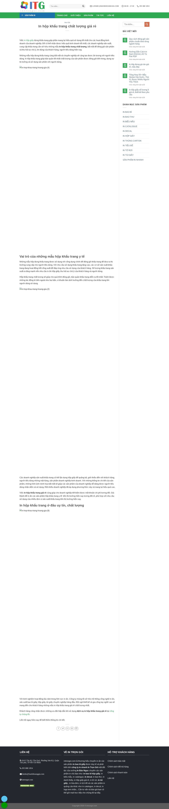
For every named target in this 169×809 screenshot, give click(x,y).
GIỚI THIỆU (76, 15)
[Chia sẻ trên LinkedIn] (76, 728)
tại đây (97, 793)
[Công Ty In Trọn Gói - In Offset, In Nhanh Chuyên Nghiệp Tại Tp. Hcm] (33, 6)
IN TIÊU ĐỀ (128, 145)
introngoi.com (91, 806)
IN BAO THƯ (128, 117)
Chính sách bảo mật (116, 761)
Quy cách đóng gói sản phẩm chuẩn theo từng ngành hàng (139, 41)
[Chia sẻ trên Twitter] (63, 728)
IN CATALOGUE (130, 126)
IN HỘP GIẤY (129, 136)
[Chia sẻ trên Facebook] (58, 728)
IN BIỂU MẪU (129, 122)
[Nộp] (83, 6)
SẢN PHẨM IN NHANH (133, 160)
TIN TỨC (100, 15)
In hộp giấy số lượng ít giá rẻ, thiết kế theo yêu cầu (139, 92)
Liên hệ (111, 778)
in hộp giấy (29, 40)
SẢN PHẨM (88, 15)
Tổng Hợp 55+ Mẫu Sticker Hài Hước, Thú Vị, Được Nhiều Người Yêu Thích (139, 78)
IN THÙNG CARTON (132, 141)
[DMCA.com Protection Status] (27, 785)
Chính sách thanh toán (117, 772)
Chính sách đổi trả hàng (118, 767)
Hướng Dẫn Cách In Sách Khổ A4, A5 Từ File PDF (138, 54)
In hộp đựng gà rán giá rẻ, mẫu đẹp (139, 65)
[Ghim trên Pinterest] (72, 728)
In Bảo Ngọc (83, 770)
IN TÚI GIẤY (128, 155)
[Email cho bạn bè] (67, 728)
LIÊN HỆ (110, 15)
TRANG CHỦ (62, 15)
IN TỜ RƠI (127, 150)
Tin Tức (67, 22)
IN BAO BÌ (127, 112)
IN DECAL (127, 131)
